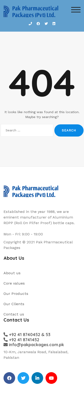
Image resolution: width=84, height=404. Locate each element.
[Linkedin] (37, 378)
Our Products (16, 293)
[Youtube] (51, 378)
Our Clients (14, 304)
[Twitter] (23, 378)
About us (12, 273)
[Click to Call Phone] (30, 23)
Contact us (14, 314)
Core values (14, 283)
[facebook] (9, 378)
